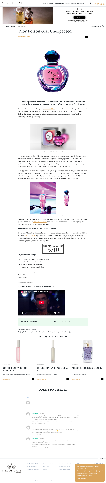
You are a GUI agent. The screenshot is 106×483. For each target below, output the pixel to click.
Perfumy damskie (48, 3)
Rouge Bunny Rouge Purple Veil (15, 369)
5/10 (23, 332)
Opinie (45, 332)
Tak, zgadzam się (82, 478)
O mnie (45, 469)
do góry (101, 458)
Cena (33, 332)
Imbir (40, 332)
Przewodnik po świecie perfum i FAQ (69, 463)
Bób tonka (28, 332)
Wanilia (73, 332)
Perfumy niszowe (70, 3)
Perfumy (50, 332)
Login (27, 397)
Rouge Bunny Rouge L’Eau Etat (53, 369)
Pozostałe (86, 3)
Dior (37, 332)
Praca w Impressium (64, 469)
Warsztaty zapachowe (48, 463)
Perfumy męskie (59, 3)
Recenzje (67, 332)
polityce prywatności (83, 473)
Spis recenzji (80, 3)
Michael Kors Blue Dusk (87, 368)
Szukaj (91, 3)
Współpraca (46, 466)
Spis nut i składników (64, 466)
